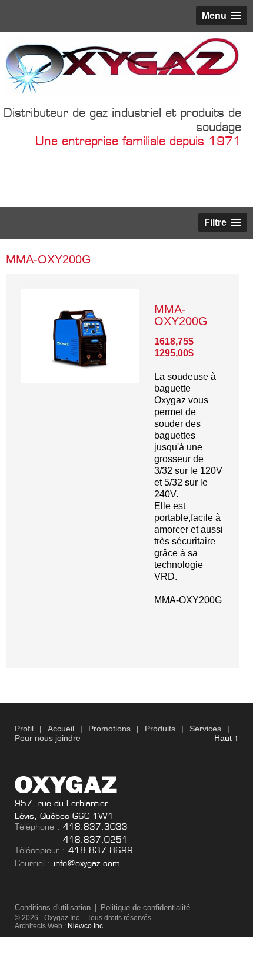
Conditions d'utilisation (53, 907)
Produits (160, 728)
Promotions (109, 728)
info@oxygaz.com (87, 863)
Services (205, 728)
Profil (24, 728)
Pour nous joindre (48, 738)
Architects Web (38, 926)
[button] (221, 15)
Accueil (61, 728)
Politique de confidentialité (145, 907)
